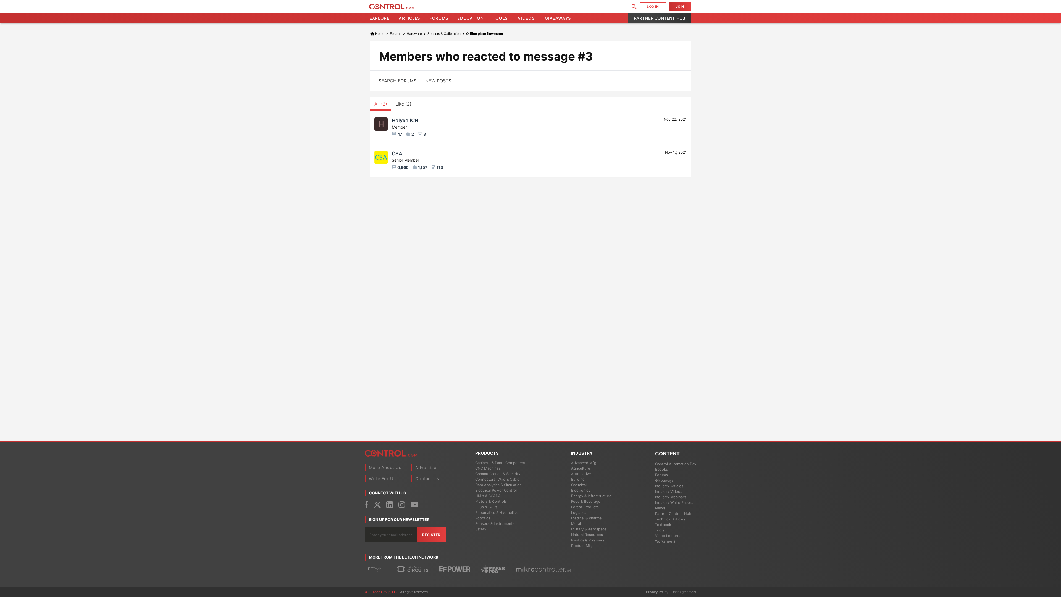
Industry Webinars (670, 497)
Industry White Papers (674, 502)
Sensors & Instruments (494, 523)
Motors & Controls (491, 501)
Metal (576, 523)
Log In (653, 6)
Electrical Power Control (496, 490)
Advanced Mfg (583, 462)
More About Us (385, 467)
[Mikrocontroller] (543, 569)
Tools (500, 18)
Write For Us (382, 478)
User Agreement (683, 592)
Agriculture (580, 468)
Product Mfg (582, 545)
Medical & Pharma (586, 518)
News (660, 508)
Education (470, 18)
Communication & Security (497, 474)
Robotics (482, 518)
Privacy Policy (657, 592)
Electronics (580, 490)
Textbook (663, 524)
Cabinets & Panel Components (501, 462)
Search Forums (397, 80)
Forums (438, 18)
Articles (409, 18)
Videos (526, 18)
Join (680, 6)
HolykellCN (405, 120)
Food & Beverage (585, 501)
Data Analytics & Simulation (498, 485)
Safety (480, 529)
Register (431, 535)
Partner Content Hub (659, 18)
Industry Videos (668, 491)
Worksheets (665, 541)
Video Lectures (668, 535)
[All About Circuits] (412, 569)
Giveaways (558, 18)
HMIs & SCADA (488, 496)
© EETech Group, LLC (381, 592)
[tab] (403, 104)
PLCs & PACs (486, 507)
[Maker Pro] (493, 569)
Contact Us (427, 478)
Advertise (426, 467)
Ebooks (661, 469)
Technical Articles (670, 519)
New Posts (438, 80)
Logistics (578, 512)
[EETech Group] (375, 569)
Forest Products (585, 507)
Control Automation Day (675, 464)
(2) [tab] (380, 104)
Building (578, 479)
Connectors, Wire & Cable (497, 479)
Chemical (579, 485)
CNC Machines (488, 468)
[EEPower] (454, 569)
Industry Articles (669, 486)
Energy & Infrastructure (591, 496)
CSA (397, 153)
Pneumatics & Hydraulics (496, 512)
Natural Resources (587, 534)
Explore (379, 18)
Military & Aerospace (588, 529)
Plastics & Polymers (587, 540)
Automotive (581, 474)
